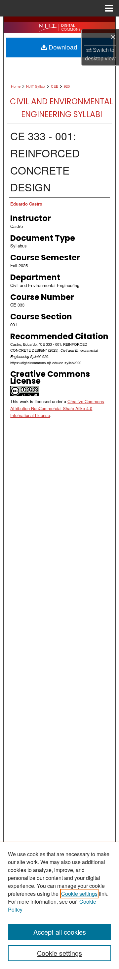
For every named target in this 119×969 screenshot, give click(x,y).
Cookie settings (79, 893)
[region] (59, 905)
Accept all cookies (59, 932)
